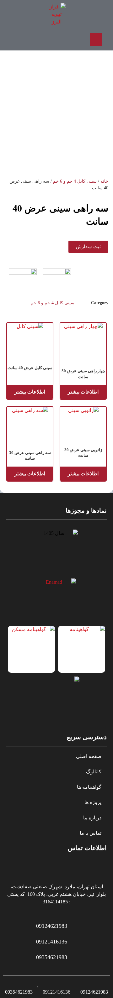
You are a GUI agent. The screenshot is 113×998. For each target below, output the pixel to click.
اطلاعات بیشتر (83, 391)
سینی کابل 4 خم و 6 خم (75, 181)
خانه (104, 181)
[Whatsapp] (56, 39)
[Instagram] (39, 39)
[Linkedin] (23, 39)
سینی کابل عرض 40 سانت (30, 367)
